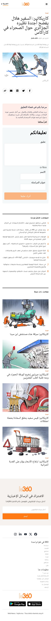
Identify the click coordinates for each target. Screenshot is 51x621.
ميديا (47, 13)
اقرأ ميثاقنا (42, 122)
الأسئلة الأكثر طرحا (43, 576)
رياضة (47, 560)
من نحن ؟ (46, 573)
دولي (47, 565)
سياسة (46, 545)
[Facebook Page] (35, 534)
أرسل (25, 516)
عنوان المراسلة (38, 182)
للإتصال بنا (45, 584)
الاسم (42, 172)
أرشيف (46, 587)
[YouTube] (25, 534)
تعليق (42, 141)
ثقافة (47, 554)
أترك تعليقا (25, 196)
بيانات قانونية (44, 581)
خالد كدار (34, 38)
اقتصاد (46, 548)
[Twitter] (30, 534)
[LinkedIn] (20, 534)
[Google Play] (17, 604)
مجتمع (46, 551)
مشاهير (46, 562)
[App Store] (34, 604)
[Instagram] (15, 534)
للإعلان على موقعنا (43, 579)
